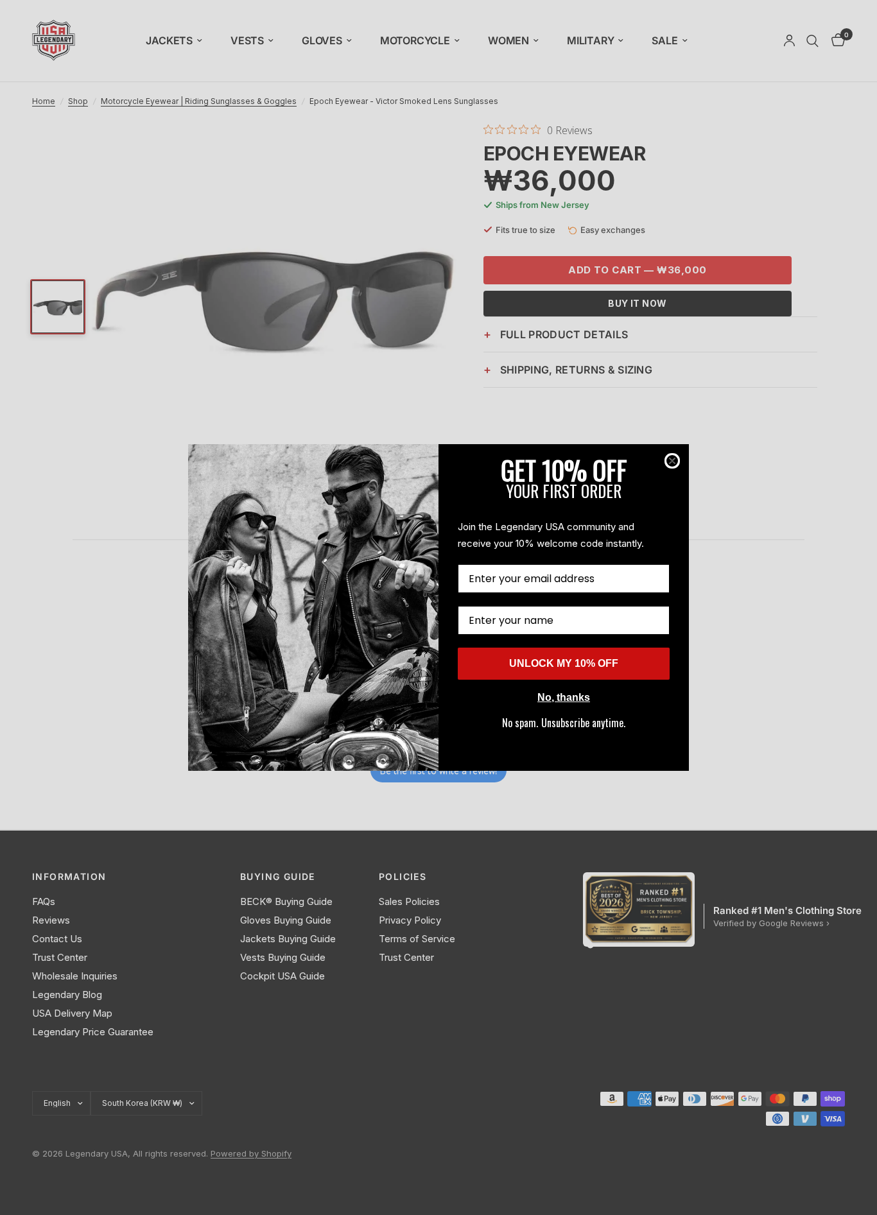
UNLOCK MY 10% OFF (563, 663)
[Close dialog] (672, 460)
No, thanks (563, 697)
